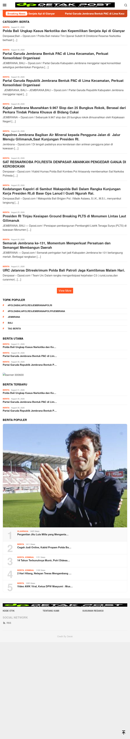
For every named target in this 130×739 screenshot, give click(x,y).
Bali (10, 322)
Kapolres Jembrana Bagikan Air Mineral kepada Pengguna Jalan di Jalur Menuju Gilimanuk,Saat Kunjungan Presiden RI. (61, 136)
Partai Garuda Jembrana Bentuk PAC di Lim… (30, 355)
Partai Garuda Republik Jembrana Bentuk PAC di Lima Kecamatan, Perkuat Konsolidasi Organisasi (63, 82)
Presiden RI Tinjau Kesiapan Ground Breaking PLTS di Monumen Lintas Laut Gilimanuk (64, 218)
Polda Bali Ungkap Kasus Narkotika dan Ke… (29, 346)
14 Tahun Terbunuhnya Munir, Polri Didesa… (43, 560)
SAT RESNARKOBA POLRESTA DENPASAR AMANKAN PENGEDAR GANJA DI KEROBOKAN (64, 164)
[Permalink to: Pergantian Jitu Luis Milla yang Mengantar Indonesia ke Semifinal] (65, 475)
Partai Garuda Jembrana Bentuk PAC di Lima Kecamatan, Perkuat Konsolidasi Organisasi (55, 55)
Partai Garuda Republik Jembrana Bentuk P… (30, 364)
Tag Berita (14, 328)
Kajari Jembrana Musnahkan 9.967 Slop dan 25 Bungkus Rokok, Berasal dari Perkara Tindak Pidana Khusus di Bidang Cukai (64, 109)
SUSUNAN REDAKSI (93, 610)
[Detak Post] (65, 4)
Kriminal (29, 557)
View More (65, 290)
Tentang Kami (51, 610)
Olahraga (22, 531)
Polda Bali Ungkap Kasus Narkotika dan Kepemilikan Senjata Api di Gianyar (64, 30)
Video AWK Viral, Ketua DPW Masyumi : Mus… (45, 586)
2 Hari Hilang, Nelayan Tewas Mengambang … (44, 573)
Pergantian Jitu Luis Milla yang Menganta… (43, 534)
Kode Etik (9, 610)
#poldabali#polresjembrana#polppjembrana (36, 311)
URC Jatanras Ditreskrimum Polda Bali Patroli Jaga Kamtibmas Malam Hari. (64, 270)
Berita (6, 27)
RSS (9, 622)
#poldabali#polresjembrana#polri (30, 305)
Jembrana (14, 316)
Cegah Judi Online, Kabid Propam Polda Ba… (44, 547)
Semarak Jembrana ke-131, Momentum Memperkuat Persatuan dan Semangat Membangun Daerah (57, 245)
